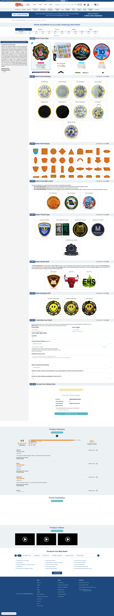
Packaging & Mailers (90, 9)
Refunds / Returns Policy (63, 585)
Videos (74, 29)
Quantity (34, 336)
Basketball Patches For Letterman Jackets (26, 564)
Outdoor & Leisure (79, 9)
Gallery (38, 585)
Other (90, 29)
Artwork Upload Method (39, 341)
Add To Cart (72, 413)
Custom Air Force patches (80, 560)
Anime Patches (20, 562)
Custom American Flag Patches (81, 566)
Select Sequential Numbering (40, 365)
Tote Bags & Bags (57, 9)
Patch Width (35, 327)
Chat (81, 5)
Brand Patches (20, 566)
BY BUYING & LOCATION (57, 555)
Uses (38, 603)
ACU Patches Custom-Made (23, 560)
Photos (57, 29)
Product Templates (62, 594)
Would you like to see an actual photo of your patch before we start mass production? (57, 371)
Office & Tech (73, 9)
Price (23, 29)
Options (34, 4)
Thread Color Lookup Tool (42, 596)
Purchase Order (61, 592)
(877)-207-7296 (85, 582)
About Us (39, 582)
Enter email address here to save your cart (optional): (67, 408)
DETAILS (66, 0)
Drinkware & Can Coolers (43, 9)
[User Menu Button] (85, 5)
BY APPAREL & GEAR (69, 555)
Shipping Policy (61, 589)
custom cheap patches (6, 63)
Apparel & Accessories (50, 9)
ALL (19, 555)
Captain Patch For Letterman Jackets (25, 568)
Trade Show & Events (35, 9)
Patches (28, 9)
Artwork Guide (40, 605)
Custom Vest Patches (21, 20)
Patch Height (76, 327)
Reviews (40, 29)
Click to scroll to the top (57, 432)
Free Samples (28, 5)
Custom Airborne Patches (80, 562)
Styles (40, 4)
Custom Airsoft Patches (79, 564)
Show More (57, 35)
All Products (17, 9)
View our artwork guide (37, 351)
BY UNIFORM (36, 555)
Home (13, 20)
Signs (63, 9)
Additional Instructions (38, 354)
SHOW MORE (57, 573)
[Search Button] (72, 4)
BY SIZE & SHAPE (79, 555)
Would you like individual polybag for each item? (46, 376)
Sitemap (39, 601)
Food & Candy (84, 9)
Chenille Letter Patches (50, 560)
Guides (50, 4)
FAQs (38, 587)
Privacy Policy (61, 582)
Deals (45, 4)
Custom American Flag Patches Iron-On (83, 568)
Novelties (97, 9)
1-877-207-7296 (78, 4)
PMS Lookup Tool (40, 594)
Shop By (23, 9)
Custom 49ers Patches (50, 566)
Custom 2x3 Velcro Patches (51, 564)
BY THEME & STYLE (27, 555)
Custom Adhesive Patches (51, 568)
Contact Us (39, 598)
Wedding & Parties (67, 9)
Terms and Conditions (63, 587)
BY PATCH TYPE (45, 555)
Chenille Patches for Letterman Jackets (54, 562)
